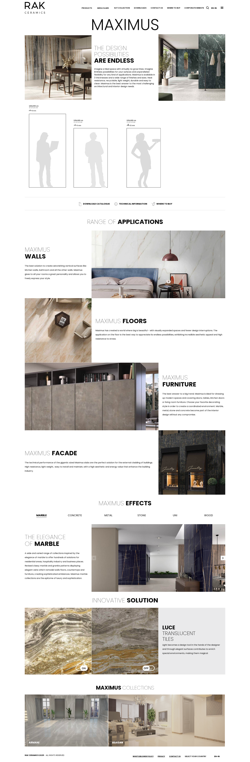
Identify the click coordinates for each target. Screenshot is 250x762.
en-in (214, 8)
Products (87, 8)
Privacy (161, 756)
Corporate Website (194, 8)
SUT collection (122, 8)
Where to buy (173, 8)
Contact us (157, 8)
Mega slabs (103, 8)
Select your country (195, 756)
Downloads (140, 8)
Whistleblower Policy (143, 756)
